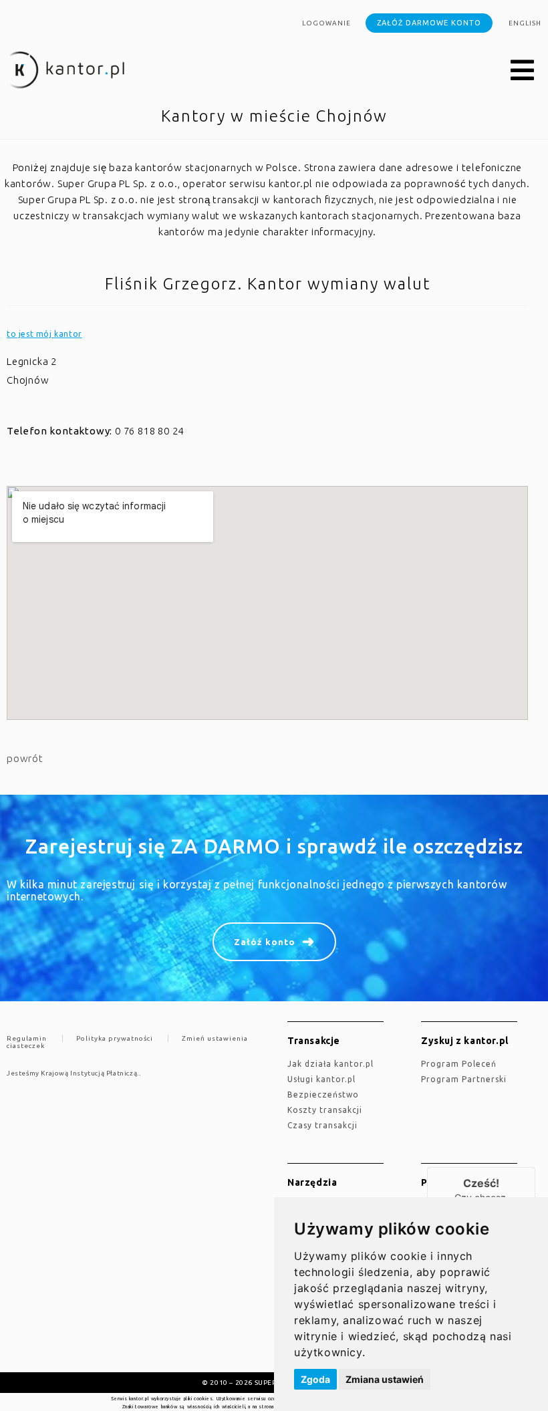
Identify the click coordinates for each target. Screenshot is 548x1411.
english (525, 23)
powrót (25, 758)
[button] (523, 70)
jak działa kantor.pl (330, 1063)
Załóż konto (264, 941)
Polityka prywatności (114, 1038)
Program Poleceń (459, 1063)
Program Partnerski (464, 1079)
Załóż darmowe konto (429, 23)
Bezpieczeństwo (323, 1094)
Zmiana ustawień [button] (385, 1379)
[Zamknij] (535, 1167)
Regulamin (27, 1038)
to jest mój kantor (44, 334)
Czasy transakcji (322, 1125)
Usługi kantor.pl (321, 1079)
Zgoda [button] (315, 1379)
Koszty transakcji (324, 1110)
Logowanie (326, 23)
